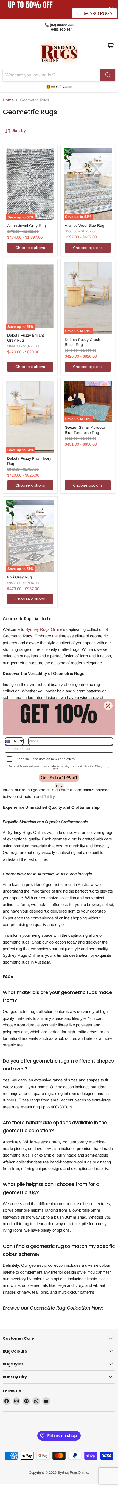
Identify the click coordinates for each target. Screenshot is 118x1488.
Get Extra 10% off (59, 777)
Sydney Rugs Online (43, 629)
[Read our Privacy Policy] (108, 767)
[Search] (107, 75)
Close (59, 786)
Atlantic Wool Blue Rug (84, 225)
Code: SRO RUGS (94, 9)
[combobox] (14, 741)
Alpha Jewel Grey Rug (26, 225)
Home (8, 100)
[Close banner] (111, 9)
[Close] (108, 705)
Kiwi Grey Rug (19, 577)
